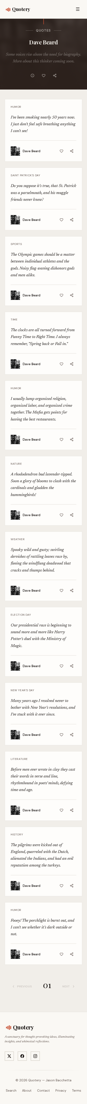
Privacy (60, 1090)
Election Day (21, 615)
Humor (16, 107)
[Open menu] (77, 9)
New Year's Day (22, 690)
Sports (16, 244)
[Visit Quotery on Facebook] (22, 1056)
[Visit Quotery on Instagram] (35, 1056)
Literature (19, 759)
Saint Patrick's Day (25, 175)
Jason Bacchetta (58, 1080)
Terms (76, 1090)
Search (11, 1090)
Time (14, 319)
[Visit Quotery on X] (9, 1056)
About (27, 1090)
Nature (16, 464)
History (17, 834)
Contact (43, 1090)
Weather (18, 539)
